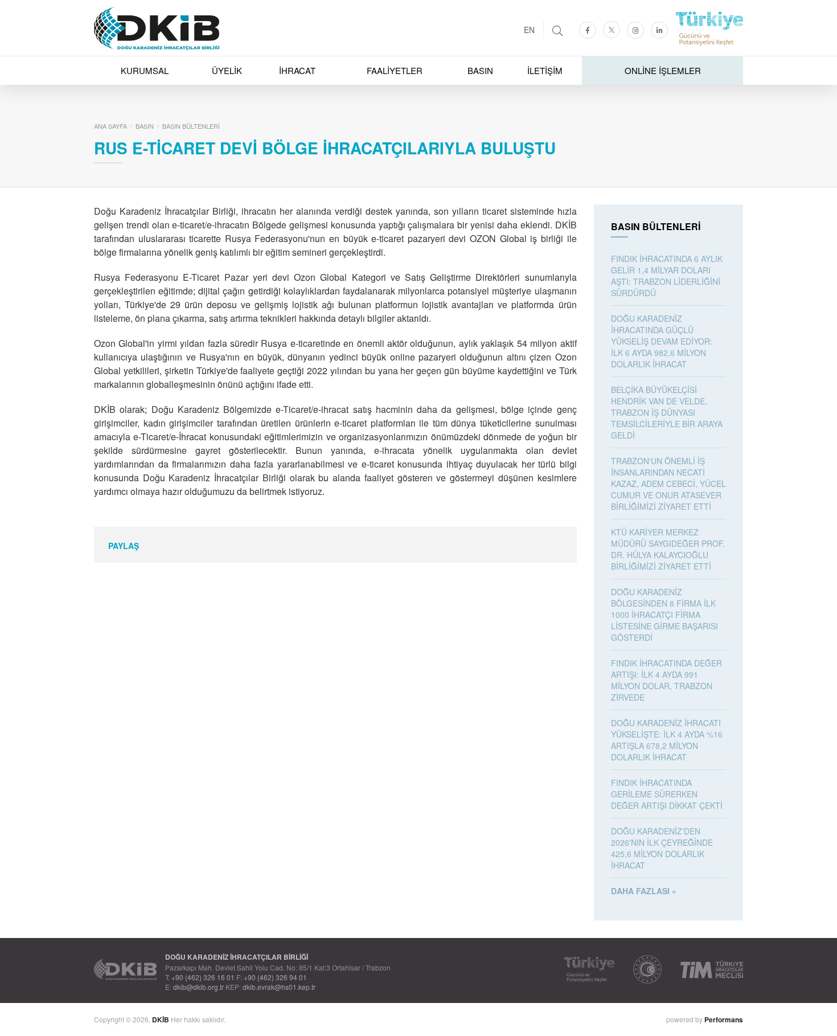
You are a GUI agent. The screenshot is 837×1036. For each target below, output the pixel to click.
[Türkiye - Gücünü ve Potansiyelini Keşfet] (589, 969)
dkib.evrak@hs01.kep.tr (279, 987)
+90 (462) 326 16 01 (203, 977)
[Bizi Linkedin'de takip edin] (659, 30)
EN (529, 29)
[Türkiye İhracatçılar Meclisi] (711, 969)
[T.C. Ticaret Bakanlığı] (647, 969)
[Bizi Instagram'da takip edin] (635, 30)
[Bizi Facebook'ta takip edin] (587, 30)
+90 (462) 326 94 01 (275, 977)
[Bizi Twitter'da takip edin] (611, 29)
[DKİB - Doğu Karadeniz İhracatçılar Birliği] (418, 3)
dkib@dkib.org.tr (198, 987)
